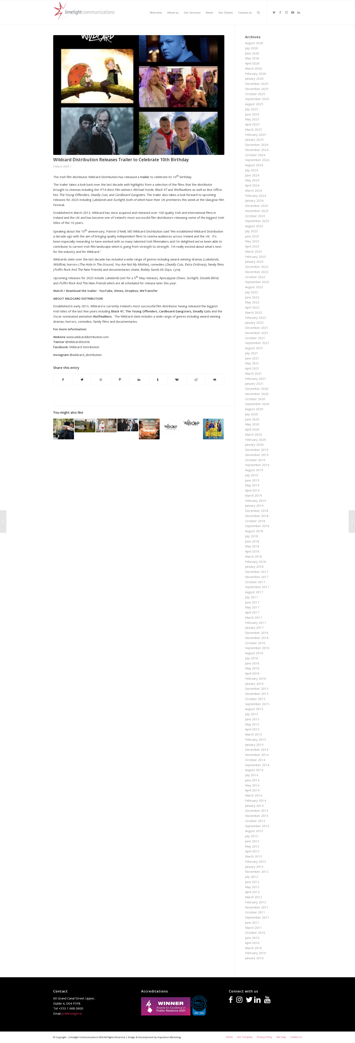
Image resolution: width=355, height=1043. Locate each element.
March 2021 (253, 373)
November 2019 (257, 455)
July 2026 (251, 48)
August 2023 (254, 226)
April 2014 (252, 790)
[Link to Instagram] (286, 12)
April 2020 (252, 429)
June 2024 (252, 175)
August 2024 (254, 165)
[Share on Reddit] (196, 379)
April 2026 (252, 63)
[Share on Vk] (176, 379)
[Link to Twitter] (274, 12)
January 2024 (254, 200)
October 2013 (255, 821)
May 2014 (252, 785)
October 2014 (255, 760)
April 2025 (252, 124)
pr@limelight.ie (71, 1013)
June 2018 (252, 541)
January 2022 (254, 322)
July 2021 (251, 353)
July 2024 (251, 170)
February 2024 (255, 195)
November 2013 (257, 816)
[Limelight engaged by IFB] (127, 425)
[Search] (258, 12)
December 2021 (256, 328)
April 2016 (252, 673)
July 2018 (251, 536)
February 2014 (255, 800)
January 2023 (254, 261)
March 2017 (253, 617)
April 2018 (252, 551)
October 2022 (255, 277)
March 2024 (253, 190)
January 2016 (254, 684)
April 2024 (252, 185)
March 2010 (253, 948)
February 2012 (255, 902)
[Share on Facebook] (62, 379)
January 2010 (254, 958)
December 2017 (256, 572)
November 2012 (257, 871)
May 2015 (252, 724)
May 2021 (252, 363)
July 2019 (251, 475)
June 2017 (252, 602)
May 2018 (252, 546)
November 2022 (257, 272)
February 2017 (255, 623)
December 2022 (256, 267)
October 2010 (255, 932)
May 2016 (252, 668)
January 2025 (254, 139)
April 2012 (252, 892)
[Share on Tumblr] (158, 379)
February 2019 (255, 500)
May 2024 (252, 180)
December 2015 (256, 688)
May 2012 (252, 887)
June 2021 (252, 358)
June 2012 (252, 882)
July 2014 (251, 775)
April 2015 (252, 729)
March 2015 (253, 734)
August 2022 (254, 287)
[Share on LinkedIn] (138, 379)
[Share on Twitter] (82, 379)
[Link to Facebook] (280, 12)
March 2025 (253, 129)
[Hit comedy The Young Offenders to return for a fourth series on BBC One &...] (3, 521)
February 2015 (255, 739)
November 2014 (257, 755)
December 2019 (256, 450)
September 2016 (257, 648)
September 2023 (257, 221)
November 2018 (257, 516)
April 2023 (252, 246)
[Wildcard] (138, 95)
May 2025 (252, 119)
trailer (144, 177)
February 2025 (255, 134)
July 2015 (251, 714)
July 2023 (251, 231)
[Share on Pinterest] (120, 379)
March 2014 (253, 795)
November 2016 (257, 638)
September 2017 (257, 587)
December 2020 (256, 389)
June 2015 (252, 719)
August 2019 (254, 470)
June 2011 (252, 922)
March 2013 (253, 856)
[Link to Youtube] (292, 12)
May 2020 (252, 424)
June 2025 (252, 114)
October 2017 (255, 582)
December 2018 (256, 511)
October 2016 (255, 643)
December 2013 (256, 810)
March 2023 (253, 251)
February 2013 (255, 861)
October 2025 (255, 94)
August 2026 (254, 43)
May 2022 (252, 302)
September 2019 (257, 465)
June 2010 (252, 938)
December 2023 (256, 206)
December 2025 (256, 84)
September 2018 (257, 526)
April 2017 (252, 612)
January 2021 (254, 383)
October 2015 (255, 699)
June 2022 (252, 297)
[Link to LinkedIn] (299, 12)
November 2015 (257, 694)
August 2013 (254, 831)
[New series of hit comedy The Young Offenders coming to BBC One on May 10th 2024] (213, 429)
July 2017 (251, 597)
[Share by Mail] (214, 379)
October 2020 (255, 399)
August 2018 (254, 531)
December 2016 (256, 633)
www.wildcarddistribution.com (87, 337)
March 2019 (253, 495)
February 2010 (255, 953)
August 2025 (254, 104)
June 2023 (252, 236)
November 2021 (257, 333)
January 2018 (254, 566)
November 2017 (257, 577)
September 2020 (257, 404)
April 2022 (252, 307)
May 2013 (252, 846)
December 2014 (256, 749)
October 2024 (255, 155)
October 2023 (255, 216)
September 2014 (257, 765)
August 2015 (254, 709)
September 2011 (257, 917)
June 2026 (252, 53)
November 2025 (257, 89)
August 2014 (254, 770)
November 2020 (257, 394)
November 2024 (257, 150)
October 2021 (255, 338)
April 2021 (252, 368)
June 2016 (252, 663)
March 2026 (253, 68)
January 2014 (254, 806)
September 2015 (257, 704)
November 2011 (257, 907)
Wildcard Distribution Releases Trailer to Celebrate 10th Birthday (121, 159)
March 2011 (253, 928)
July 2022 (251, 292)
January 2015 (254, 745)
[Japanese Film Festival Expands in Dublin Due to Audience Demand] (106, 425)
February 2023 (255, 256)
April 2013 (252, 851)
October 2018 (255, 521)
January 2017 (254, 627)
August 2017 (254, 592)
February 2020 (255, 439)
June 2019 (252, 480)
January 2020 (254, 444)
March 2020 (253, 434)
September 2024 (257, 160)
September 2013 (257, 826)
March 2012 (253, 897)
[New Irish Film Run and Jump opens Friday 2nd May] (85, 425)
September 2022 (257, 282)
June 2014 (252, 780)
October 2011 (255, 912)
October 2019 (255, 460)
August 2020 (254, 409)
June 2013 (252, 841)
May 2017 (252, 607)
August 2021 (254, 348)
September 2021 (257, 343)
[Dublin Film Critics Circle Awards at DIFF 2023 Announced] (352, 521)
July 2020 (251, 414)
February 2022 (255, 317)
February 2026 (255, 73)
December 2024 (256, 145)
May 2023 (252, 241)
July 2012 (251, 877)
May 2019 (252, 485)
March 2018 (253, 556)
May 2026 (252, 58)
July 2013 (251, 836)
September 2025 (257, 99)
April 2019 (252, 490)
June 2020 (252, 419)
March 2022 (253, 312)
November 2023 (257, 211)
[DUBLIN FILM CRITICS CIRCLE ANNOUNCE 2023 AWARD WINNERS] (63, 429)
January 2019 (254, 505)
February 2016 (255, 678)
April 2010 (252, 943)
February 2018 (255, 561)
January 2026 (254, 78)
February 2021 (255, 378)
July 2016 (251, 658)
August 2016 (254, 653)
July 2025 (251, 109)
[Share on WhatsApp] (101, 379)
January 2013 (254, 867)
